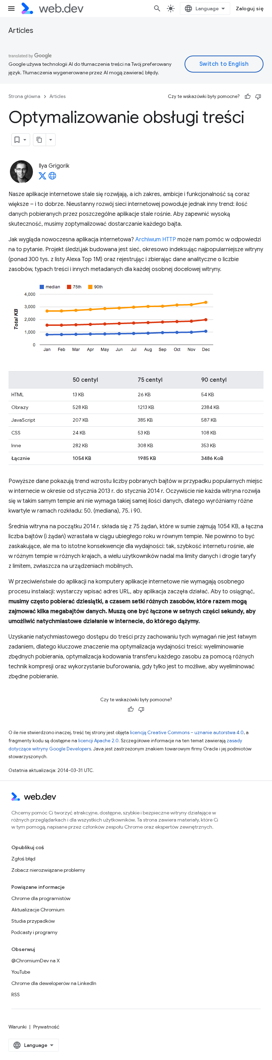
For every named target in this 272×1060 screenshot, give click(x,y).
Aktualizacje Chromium (37, 909)
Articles (20, 30)
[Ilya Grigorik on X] (42, 178)
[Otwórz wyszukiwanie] (157, 8)
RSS (15, 994)
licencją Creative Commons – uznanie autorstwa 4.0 (187, 733)
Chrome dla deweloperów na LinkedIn (53, 983)
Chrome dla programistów (40, 898)
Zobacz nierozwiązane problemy (48, 870)
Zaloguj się (250, 8)
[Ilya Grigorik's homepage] (52, 178)
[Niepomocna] (258, 96)
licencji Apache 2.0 (98, 741)
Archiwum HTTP (155, 239)
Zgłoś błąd (23, 859)
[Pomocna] (247, 96)
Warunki (17, 1027)
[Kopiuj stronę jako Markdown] (39, 140)
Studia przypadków (33, 921)
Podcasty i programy (34, 932)
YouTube (20, 972)
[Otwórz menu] (11, 8)
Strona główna (24, 96)
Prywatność (46, 1027)
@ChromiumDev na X (35, 960)
